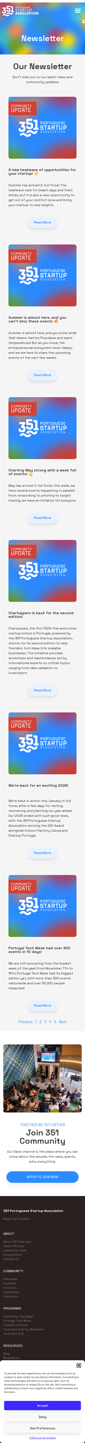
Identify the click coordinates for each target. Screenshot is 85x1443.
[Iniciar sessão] (83, 21)
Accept (42, 1406)
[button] (79, 1365)
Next (63, 1021)
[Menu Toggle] (78, 10)
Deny (42, 1417)
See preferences (42, 1428)
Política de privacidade (42, 1437)
